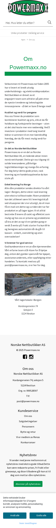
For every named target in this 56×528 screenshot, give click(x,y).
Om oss (32, 39)
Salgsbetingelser (28, 421)
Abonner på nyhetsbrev (28, 483)
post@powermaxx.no (28, 401)
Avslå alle (14, 515)
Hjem (23, 39)
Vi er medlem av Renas (28, 437)
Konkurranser (28, 442)
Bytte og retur (28, 431)
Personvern (28, 426)
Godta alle (41, 515)
